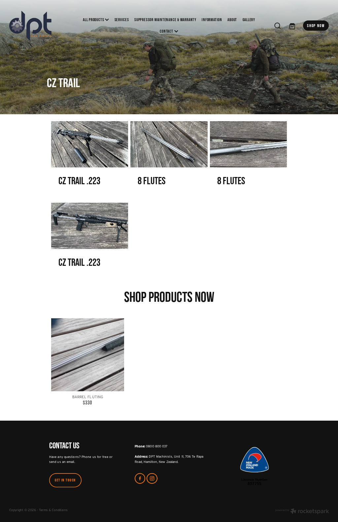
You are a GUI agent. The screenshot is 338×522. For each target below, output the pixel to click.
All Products (94, 19)
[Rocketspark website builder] (302, 511)
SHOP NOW (316, 25)
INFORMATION (212, 19)
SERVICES (122, 19)
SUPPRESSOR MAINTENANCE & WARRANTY (165, 19)
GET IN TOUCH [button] (65, 480)
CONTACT (167, 31)
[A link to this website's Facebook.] (140, 478)
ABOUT (232, 19)
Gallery (249, 19)
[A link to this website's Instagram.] (152, 478)
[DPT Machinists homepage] (41, 26)
